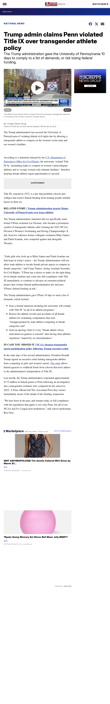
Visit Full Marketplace (62, 431)
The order (55, 363)
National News (14, 23)
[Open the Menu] (4, 4)
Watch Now (99, 4)
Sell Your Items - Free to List (36, 432)
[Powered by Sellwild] (67, 586)
